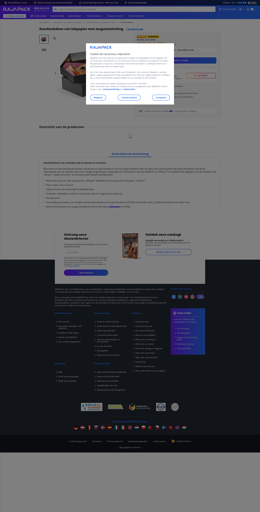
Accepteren (161, 97)
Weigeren (98, 97)
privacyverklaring (111, 89)
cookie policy (129, 89)
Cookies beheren (129, 97)
